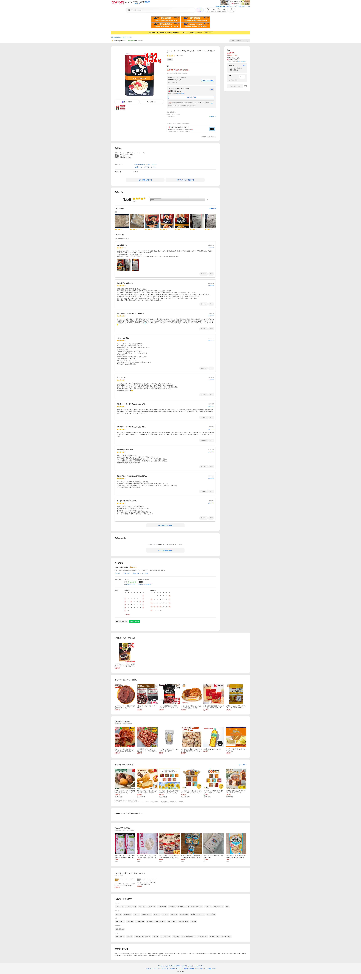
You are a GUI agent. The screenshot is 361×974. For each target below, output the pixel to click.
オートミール (120, 921)
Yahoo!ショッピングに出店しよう (235, 6)
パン (117, 906)
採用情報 (192, 968)
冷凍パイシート (218, 906)
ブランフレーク (183, 921)
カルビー (156, 914)
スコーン (208, 906)
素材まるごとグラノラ (197, 914)
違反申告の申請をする (209, 136)
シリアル (153, 167)
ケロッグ (136, 914)
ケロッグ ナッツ (202, 936)
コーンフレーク (160, 921)
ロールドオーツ (214, 936)
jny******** (211, 247)
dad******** (211, 503)
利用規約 (172, 968)
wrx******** (211, 452)
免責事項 (186, 968)
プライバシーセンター (163, 968)
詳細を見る (212, 116)
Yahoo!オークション (188, 966)
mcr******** (211, 316)
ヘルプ (248, 6)
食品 (136, 167)
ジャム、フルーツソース (128, 906)
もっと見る (242, 765)
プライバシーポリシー (151, 968)
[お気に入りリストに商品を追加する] (245, 86)
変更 (244, 65)
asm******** (211, 285)
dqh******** (211, 340)
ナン (227, 906)
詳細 (212, 103)
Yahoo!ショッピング (164, 966)
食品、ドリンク (127, 37)
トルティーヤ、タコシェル (194, 906)
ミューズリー (140, 921)
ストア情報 (145, 573)
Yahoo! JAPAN (220, 6)
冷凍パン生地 (162, 906)
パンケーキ (152, 906)
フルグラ (118, 914)
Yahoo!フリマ (199, 966)
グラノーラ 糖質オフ (188, 936)
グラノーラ (130, 921)
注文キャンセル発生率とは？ (145, 584)
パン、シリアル (144, 167)
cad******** (211, 380)
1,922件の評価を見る (129, 584)
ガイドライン (179, 968)
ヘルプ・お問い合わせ (200, 968)
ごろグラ (165, 914)
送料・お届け (126, 573)
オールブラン (211, 914)
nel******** (211, 429)
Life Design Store (116, 37)
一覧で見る (212, 208)
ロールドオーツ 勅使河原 (142, 936)
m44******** (211, 406)
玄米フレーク (172, 921)
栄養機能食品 (120, 929)
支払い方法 (117, 573)
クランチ (193, 921)
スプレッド (142, 906)
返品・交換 (136, 573)
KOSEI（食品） (146, 914)
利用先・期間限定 (181, 93)
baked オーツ (226, 936)
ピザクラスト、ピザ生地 (176, 906)
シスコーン (174, 914)
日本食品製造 (184, 914)
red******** (211, 478)
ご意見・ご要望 (211, 968)
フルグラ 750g (165, 936)
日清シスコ (127, 914)
